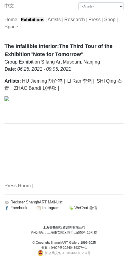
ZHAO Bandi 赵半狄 (35, 88)
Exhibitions (32, 19)
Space (11, 26)
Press (94, 19)
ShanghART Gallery (65, 242)
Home (10, 19)
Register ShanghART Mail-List (36, 202)
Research (74, 19)
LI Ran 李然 (79, 81)
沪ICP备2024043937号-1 (69, 247)
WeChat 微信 (85, 208)
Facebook (18, 208)
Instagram (50, 208)
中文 (9, 5)
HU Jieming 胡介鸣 (42, 81)
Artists (54, 19)
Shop (109, 19)
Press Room (17, 185)
